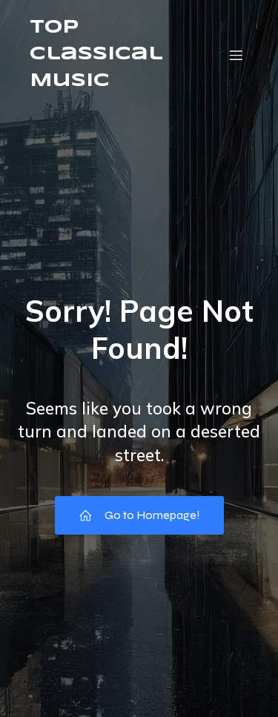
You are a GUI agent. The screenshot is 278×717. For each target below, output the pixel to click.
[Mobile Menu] (235, 54)
